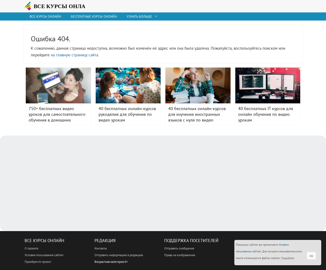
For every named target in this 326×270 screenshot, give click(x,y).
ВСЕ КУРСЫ (62, 6)
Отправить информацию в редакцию (119, 255)
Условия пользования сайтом (44, 255)
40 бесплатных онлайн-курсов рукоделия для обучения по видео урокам (128, 85)
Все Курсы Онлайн (44, 240)
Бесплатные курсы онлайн (94, 16)
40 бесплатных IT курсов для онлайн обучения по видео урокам (267, 85)
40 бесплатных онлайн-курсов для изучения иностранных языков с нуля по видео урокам (198, 85)
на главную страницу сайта (74, 55)
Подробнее (287, 258)
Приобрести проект (38, 262)
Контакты (101, 248)
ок (311, 256)
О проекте (31, 248)
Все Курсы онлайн (45, 16)
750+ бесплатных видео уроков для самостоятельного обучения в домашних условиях (58, 85)
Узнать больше (139, 16)
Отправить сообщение (179, 248)
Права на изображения (179, 255)
